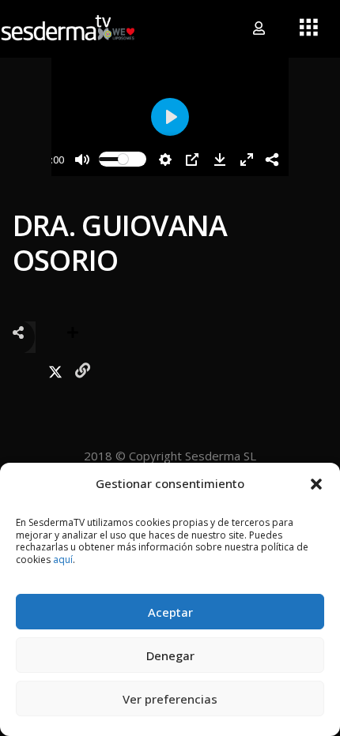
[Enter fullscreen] (246, 159)
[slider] (122, 159)
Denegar (170, 655)
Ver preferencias (170, 699)
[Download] (219, 159)
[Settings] (165, 159)
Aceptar (170, 612)
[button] (316, 483)
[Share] (272, 159)
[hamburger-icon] (309, 28)
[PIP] (192, 159)
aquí (63, 559)
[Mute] (82, 159)
